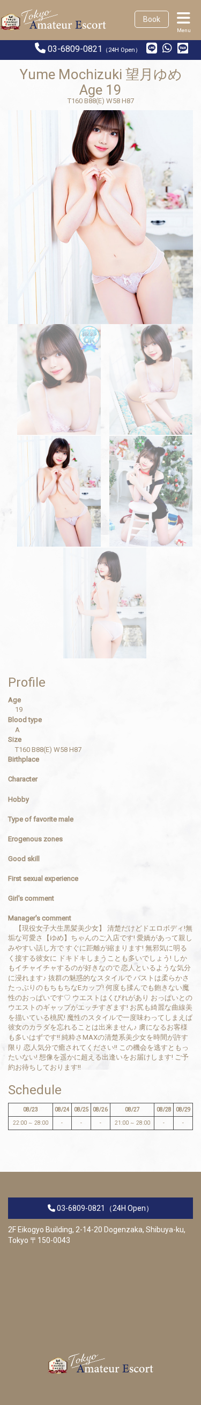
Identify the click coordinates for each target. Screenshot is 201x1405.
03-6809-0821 (75, 49)
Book (151, 19)
